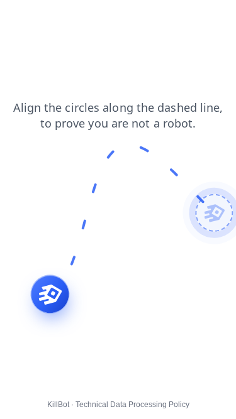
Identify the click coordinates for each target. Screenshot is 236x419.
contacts (25, 18)
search (199, 18)
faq (63, 18)
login (161, 18)
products (62, 31)
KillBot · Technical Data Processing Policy (118, 404)
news (19, 31)
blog (93, 18)
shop (127, 18)
